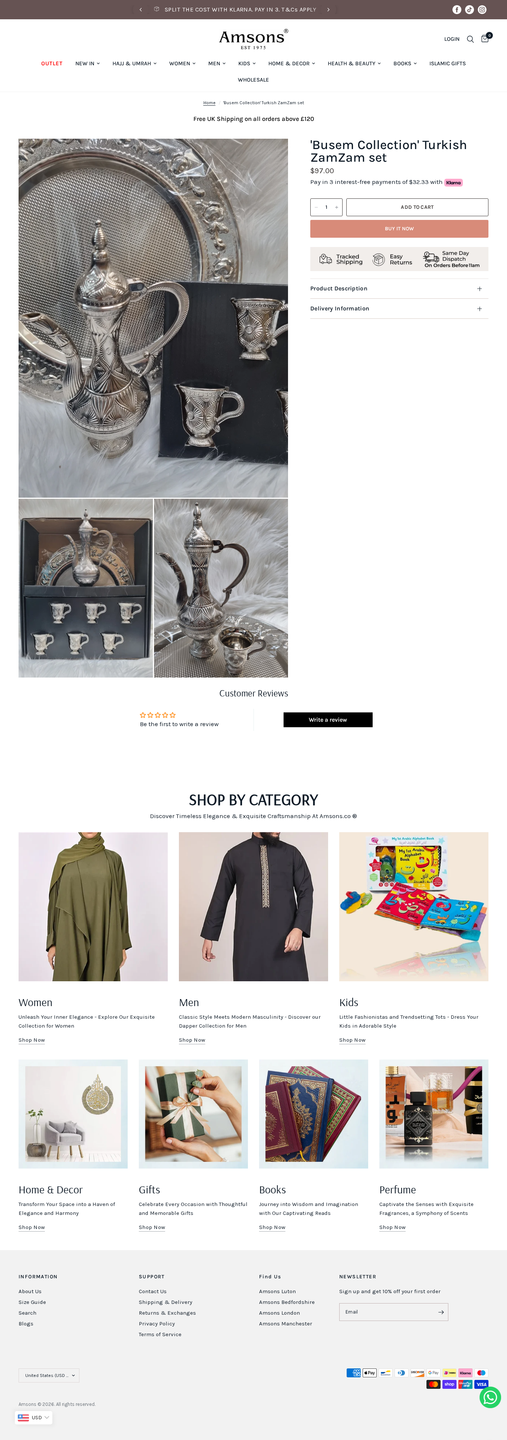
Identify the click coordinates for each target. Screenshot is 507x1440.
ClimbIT (130, 1404)
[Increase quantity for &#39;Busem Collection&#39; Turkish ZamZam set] (336, 207)
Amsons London (279, 1312)
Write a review (328, 719)
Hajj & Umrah (131, 63)
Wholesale (253, 79)
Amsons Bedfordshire (287, 1302)
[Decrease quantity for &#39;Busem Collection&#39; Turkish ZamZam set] (316, 207)
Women (179, 63)
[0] (483, 39)
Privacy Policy (157, 1323)
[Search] (470, 39)
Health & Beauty (351, 63)
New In (84, 63)
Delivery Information (339, 308)
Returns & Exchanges (167, 1312)
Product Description (338, 288)
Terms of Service (160, 1334)
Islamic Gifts (447, 63)
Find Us (270, 1276)
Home (209, 102)
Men (214, 63)
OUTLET (52, 63)
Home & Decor (289, 63)
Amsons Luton (277, 1291)
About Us (30, 1291)
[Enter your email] (441, 1312)
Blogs (26, 1323)
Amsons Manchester (285, 1323)
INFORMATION (38, 1276)
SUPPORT (152, 1276)
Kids (244, 63)
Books (402, 63)
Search (27, 1312)
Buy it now (399, 228)
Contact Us (153, 1291)
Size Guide (32, 1302)
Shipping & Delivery (165, 1302)
